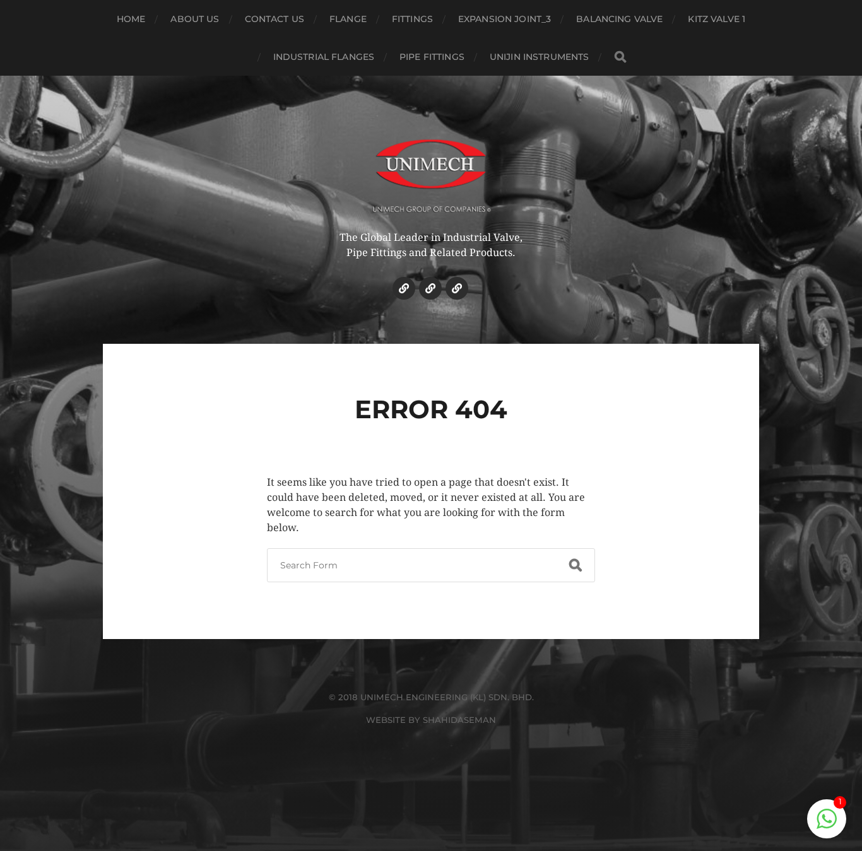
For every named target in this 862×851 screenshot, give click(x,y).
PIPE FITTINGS (431, 56)
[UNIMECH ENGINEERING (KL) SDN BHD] (431, 167)
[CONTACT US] (457, 288)
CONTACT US (274, 19)
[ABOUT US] (430, 288)
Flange (348, 19)
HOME (131, 19)
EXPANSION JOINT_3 (504, 19)
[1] (827, 825)
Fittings (412, 19)
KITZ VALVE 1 (716, 19)
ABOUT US (194, 19)
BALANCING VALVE (619, 19)
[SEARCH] (620, 57)
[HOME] (404, 288)
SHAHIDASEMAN (459, 720)
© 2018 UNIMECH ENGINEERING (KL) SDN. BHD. (431, 697)
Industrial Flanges (324, 56)
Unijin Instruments (539, 56)
